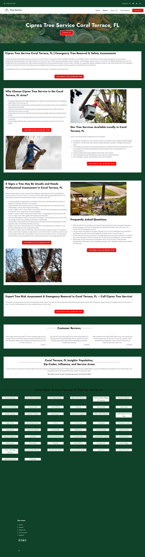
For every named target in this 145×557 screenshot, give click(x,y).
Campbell (101, 423)
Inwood (78, 407)
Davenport (55, 414)
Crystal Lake (78, 436)
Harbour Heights (78, 414)
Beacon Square (10, 436)
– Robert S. (129, 345)
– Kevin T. (43, 345)
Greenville (55, 430)
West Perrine (124, 450)
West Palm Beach (101, 414)
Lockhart (32, 436)
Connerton (78, 423)
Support (21, 535)
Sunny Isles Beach (78, 450)
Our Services (124, 10)
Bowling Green (33, 423)
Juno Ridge (124, 443)
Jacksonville (32, 407)
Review (105, 10)
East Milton (78, 443)
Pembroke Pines (55, 450)
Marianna (10, 430)
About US (114, 10)
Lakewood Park (10, 459)
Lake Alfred (55, 407)
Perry (55, 423)
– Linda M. (86, 345)
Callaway (32, 459)
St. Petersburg (55, 398)
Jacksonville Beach (55, 436)
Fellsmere (78, 430)
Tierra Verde (101, 430)
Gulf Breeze (123, 436)
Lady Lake (124, 407)
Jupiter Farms (32, 414)
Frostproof (101, 443)
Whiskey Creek (124, 423)
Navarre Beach (124, 398)
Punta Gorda (10, 398)
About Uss (22, 530)
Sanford (101, 450)
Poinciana (33, 443)
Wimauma (10, 443)
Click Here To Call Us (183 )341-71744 (69, 76)
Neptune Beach (33, 430)
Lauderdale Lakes (101, 436)
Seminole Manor (32, 450)
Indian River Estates (33, 398)
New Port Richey (78, 398)
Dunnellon (101, 407)
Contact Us (137, 10)
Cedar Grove (10, 414)
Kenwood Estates (10, 407)
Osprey (55, 443)
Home (97, 10)
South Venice (124, 430)
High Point (10, 423)
